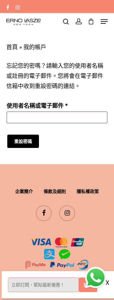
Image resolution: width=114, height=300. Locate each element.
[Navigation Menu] (104, 21)
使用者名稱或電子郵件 (40, 106)
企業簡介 (24, 191)
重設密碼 (23, 141)
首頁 (12, 47)
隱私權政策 (88, 191)
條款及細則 (55, 191)
